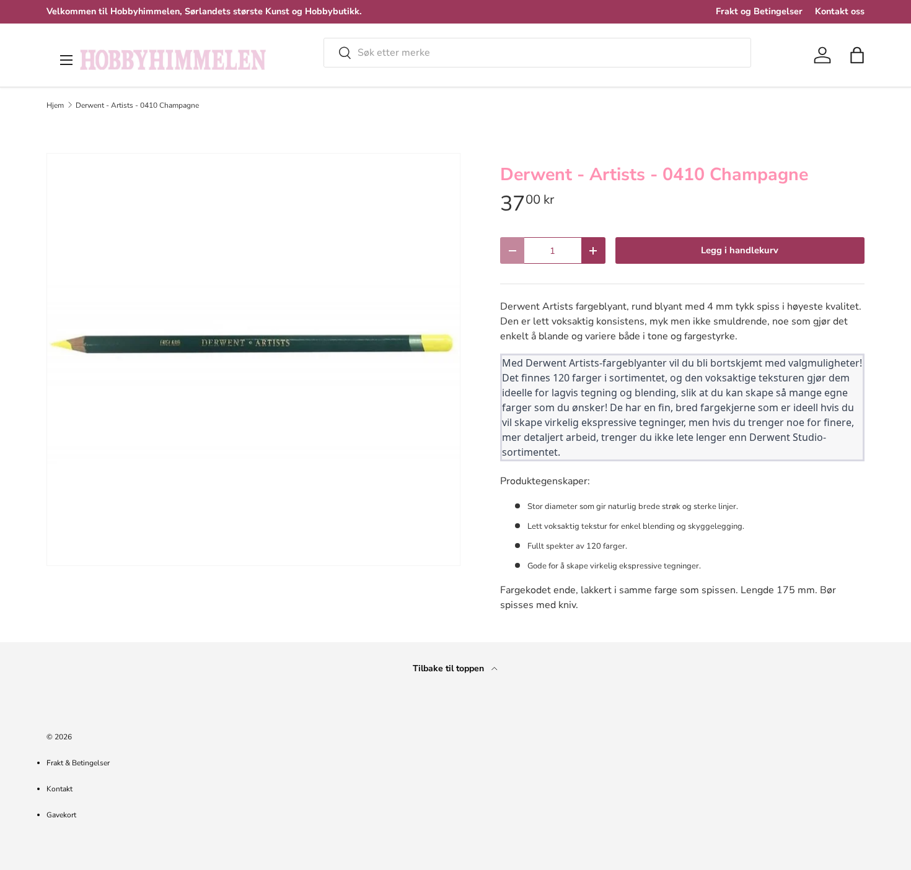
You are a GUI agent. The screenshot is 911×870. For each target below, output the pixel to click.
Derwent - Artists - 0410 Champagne (137, 105)
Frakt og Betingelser (759, 11)
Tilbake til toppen (449, 668)
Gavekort (61, 815)
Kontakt (59, 789)
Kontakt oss (840, 11)
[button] (857, 55)
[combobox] (537, 52)
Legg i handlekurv (739, 250)
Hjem (55, 105)
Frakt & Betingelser (78, 763)
